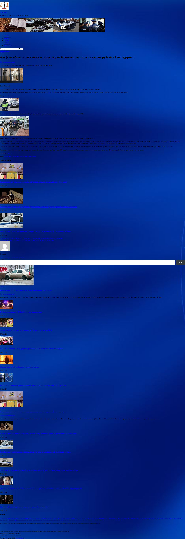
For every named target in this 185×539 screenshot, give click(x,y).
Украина (80, 520)
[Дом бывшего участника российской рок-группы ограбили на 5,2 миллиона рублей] (11, 227)
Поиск (2, 259)
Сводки (6, 35)
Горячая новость (79, 518)
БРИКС (22, 518)
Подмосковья (31, 156)
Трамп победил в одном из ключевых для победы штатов (24, 507)
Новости (170, 518)
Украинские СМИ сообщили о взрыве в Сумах (19, 367)
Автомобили (3, 518)
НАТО (166, 518)
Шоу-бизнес (99, 520)
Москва (141, 518)
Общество (2, 520)
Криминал (7, 37)
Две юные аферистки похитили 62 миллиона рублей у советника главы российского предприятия (41, 489)
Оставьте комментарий (7, 62)
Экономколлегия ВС (108, 520)
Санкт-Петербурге (41, 520)
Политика (7, 44)
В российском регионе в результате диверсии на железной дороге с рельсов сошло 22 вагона (38, 207)
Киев (110, 518)
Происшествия (22, 520)
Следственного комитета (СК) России (56, 520)
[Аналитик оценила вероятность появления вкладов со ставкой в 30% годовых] (6, 381)
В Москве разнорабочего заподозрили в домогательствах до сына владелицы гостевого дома (39, 470)
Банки (26, 518)
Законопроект (104, 518)
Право (6, 42)
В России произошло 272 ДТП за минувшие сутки (21, 312)
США (34, 520)
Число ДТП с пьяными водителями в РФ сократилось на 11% (26, 330)
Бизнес (30, 518)
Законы (6, 38)
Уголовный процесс (72, 520)
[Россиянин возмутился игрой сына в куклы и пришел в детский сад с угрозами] (11, 178)
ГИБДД (6, 40)
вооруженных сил (119, 520)
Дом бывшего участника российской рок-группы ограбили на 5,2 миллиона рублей (35, 231)
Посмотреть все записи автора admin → (13, 258)
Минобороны (123, 518)
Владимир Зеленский (40, 518)
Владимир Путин (51, 518)
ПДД (7, 520)
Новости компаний (178, 518)
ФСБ (94, 520)
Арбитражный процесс (13, 518)
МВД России (115, 518)
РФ (27, 520)
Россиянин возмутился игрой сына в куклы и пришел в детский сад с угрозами (33, 182)
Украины (90, 520)
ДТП (90, 518)
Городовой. (3, 12)
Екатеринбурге (22, 156)
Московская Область (158, 518)
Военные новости (65, 518)
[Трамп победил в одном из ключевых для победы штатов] (6, 503)
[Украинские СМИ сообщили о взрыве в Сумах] (6, 363)
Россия (30, 520)
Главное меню (4, 51)
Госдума (86, 518)
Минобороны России (133, 518)
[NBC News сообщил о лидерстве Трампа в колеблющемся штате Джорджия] (6, 345)
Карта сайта (8, 45)
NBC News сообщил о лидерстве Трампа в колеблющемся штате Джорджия (31, 349)
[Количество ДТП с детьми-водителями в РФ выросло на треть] (17, 285)
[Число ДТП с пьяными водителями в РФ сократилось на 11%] (6, 326)
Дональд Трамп (96, 518)
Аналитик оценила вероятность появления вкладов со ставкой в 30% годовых (33, 385)
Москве (146, 518)
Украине (85, 520)
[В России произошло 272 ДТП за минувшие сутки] (6, 308)
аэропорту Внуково (10, 156)
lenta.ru (9, 153)
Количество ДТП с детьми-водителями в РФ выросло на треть (26, 290)
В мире (58, 518)
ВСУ (33, 518)
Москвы (150, 518)
